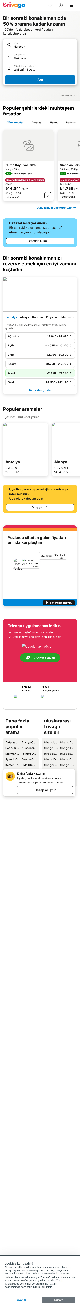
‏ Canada (67, 759)
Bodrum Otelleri (12, 748)
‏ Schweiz (51, 765)
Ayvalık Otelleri (12, 759)
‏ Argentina (67, 742)
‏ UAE (51, 742)
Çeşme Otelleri (29, 759)
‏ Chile (67, 765)
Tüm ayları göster (40, 390)
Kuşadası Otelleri (29, 748)
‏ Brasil (51, 759)
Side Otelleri (29, 765)
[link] (50, 5)
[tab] (15, 122)
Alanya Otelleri (29, 742)
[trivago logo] (14, 5)
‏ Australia (67, 748)
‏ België (51, 753)
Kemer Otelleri (12, 765)
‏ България (67, 753)
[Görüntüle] (47, 195)
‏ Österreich (51, 748)
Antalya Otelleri (12, 742)
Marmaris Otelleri (12, 753)
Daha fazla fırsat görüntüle (54, 207)
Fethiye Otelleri (29, 753)
